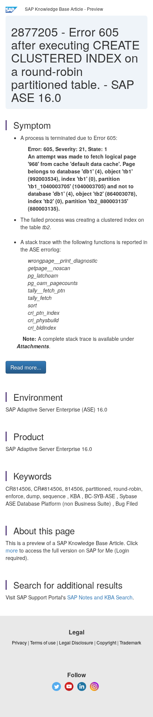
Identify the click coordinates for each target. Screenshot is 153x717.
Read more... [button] (25, 367)
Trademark (130, 642)
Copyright (106, 642)
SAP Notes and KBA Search (100, 597)
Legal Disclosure (76, 642)
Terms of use (43, 642)
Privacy (19, 642)
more (12, 550)
